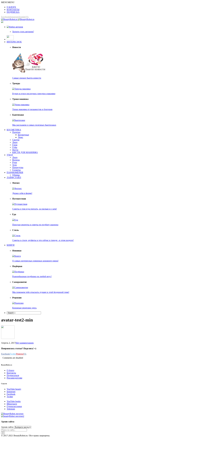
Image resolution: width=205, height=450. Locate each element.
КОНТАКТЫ (13, 9)
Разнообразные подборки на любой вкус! (32, 276)
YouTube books (14, 401)
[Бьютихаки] (18, 120)
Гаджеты (16, 170)
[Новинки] (16, 256)
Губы (14, 147)
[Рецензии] (18, 303)
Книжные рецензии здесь (24, 308)
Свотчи (15, 140)
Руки (14, 162)
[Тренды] (21, 89)
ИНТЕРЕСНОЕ (14, 42)
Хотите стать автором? (23, 31)
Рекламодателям (14, 378)
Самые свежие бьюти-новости (26, 78)
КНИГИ (11, 245)
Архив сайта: (7, 427)
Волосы (16, 160)
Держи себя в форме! (22, 193)
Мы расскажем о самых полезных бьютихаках (34, 125)
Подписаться (13, 375)
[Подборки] (18, 272)
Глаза (14, 145)
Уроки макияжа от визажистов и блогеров (32, 109)
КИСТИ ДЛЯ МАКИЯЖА (25, 152)
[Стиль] (16, 235)
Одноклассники (14, 406)
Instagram (11, 391)
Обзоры (16, 175)
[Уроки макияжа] (20, 104)
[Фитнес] (17, 188)
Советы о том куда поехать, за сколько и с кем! (34, 209)
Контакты (11, 373)
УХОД (10, 155)
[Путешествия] (19, 204)
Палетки (16, 132)
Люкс (20, 137)
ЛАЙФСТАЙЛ (14, 177)
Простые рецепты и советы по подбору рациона (35, 224)
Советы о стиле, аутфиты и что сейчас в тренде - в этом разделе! (43, 240)
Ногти (15, 150)
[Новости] (29, 73)
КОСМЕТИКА (14, 130)
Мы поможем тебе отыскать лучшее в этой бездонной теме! (40, 292)
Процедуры (17, 167)
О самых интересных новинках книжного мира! (35, 261)
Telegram (11, 409)
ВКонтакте (12, 404)
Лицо (14, 142)
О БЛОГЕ (11, 7)
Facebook (11, 394)
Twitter (10, 396)
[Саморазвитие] (20, 287)
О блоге (10, 370)
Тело (14, 165)
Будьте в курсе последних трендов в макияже (33, 93)
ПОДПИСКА (13, 12)
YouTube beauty (14, 389)
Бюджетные (23, 135)
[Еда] (15, 220)
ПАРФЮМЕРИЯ (15, 172)
